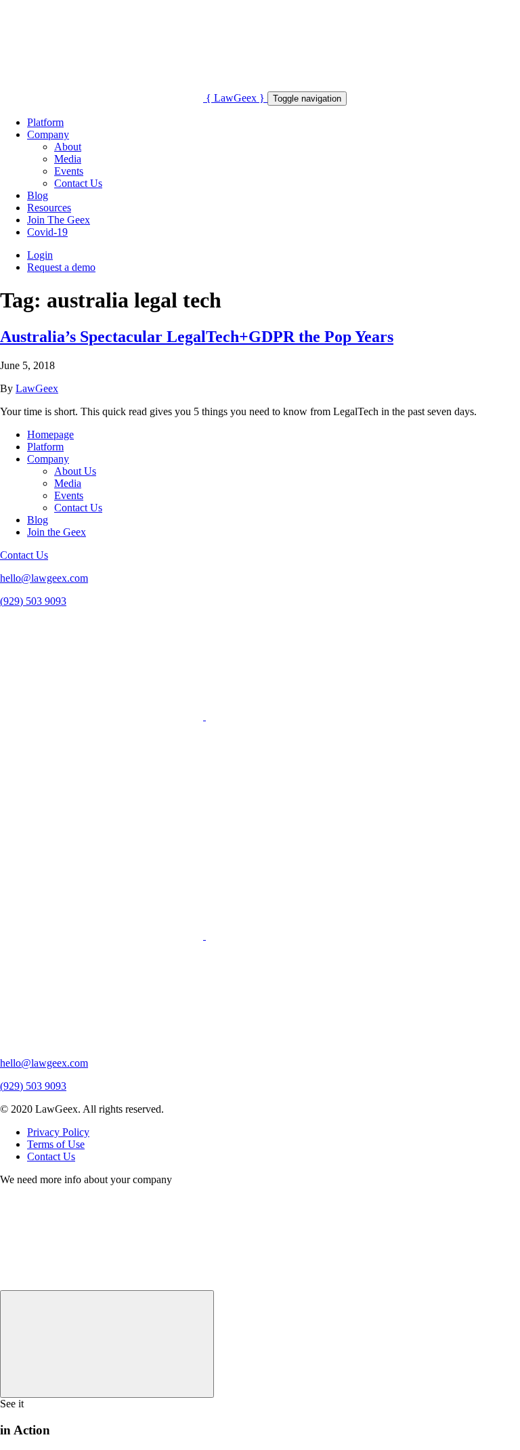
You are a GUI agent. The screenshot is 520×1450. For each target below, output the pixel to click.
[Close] (107, 1344)
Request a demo (61, 267)
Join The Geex (58, 220)
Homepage (50, 434)
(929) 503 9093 (33, 601)
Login (40, 255)
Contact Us (78, 183)
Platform (45, 122)
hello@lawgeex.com (44, 578)
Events (68, 171)
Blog (37, 195)
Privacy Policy (58, 1132)
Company (48, 134)
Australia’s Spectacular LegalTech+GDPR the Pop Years (196, 336)
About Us (75, 471)
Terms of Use (56, 1144)
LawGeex (37, 388)
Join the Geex (56, 532)
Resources (49, 207)
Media (67, 159)
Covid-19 (47, 232)
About (67, 146)
